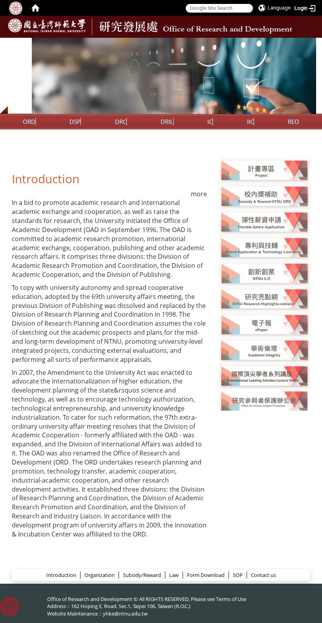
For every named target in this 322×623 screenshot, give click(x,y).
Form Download (206, 575)
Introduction (61, 575)
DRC (120, 121)
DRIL (167, 121)
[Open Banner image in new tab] (264, 273)
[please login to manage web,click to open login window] (16, 8)
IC (209, 121)
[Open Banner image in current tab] (264, 169)
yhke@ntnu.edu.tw (125, 613)
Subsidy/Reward (142, 575)
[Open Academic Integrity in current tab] (264, 349)
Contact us (263, 575)
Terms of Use (231, 599)
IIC (250, 121)
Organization (99, 575)
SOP (238, 575)
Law (174, 575)
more (199, 194)
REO (293, 121)
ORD (29, 121)
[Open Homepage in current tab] (35, 8)
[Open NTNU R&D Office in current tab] (47, 25)
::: (309, 43)
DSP (75, 121)
